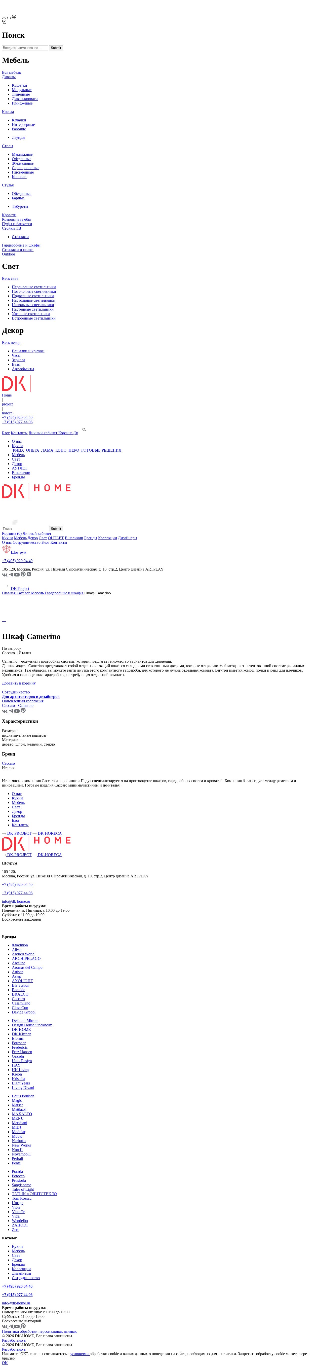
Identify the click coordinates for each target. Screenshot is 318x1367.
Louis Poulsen (23, 1096)
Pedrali (17, 1158)
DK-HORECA (49, 833)
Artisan (17, 972)
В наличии (21, 472)
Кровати (9, 215)
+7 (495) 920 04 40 (17, 417)
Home (7, 395)
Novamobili (21, 1154)
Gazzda (18, 1056)
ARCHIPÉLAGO (26, 958)
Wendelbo (20, 1221)
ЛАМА (47, 450)
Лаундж (18, 137)
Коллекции (107, 538)
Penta (16, 1163)
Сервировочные (25, 168)
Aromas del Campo (27, 967)
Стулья (8, 185)
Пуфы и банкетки (17, 224)
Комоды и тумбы (16, 219)
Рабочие (19, 129)
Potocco (18, 1176)
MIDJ (16, 1127)
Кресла (8, 111)
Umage (17, 1203)
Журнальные (23, 163)
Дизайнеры (127, 538)
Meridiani (19, 1123)
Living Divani (23, 1087)
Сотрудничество (26, 542)
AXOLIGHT (22, 981)
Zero (15, 1229)
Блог (6, 433)
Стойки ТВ (11, 228)
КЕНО (61, 450)
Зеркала (18, 360)
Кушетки (19, 85)
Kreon (17, 1074)
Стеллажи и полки (18, 250)
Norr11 (17, 1150)
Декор (17, 464)
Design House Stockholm (32, 1025)
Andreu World (23, 954)
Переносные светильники (34, 287)
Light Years (21, 1083)
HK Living (20, 1070)
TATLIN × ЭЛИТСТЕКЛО (34, 1194)
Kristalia (18, 1079)
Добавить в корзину (19, 683)
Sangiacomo (21, 1185)
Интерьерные (23, 124)
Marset (17, 1105)
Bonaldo (18, 990)
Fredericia (20, 1047)
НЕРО (74, 450)
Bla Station (20, 985)
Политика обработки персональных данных (39, 1331)
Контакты (19, 433)
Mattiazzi (19, 1109)
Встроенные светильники (34, 318)
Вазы (16, 364)
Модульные (22, 90)
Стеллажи (20, 237)
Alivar (17, 949)
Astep (16, 976)
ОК (5, 1363)
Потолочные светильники (34, 291)
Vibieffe (18, 1212)
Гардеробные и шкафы (21, 245)
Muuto (17, 1136)
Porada (17, 1171)
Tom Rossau (22, 1198)
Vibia (16, 1207)
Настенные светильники (33, 309)
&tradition (20, 945)
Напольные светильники (33, 305)
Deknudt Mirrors (25, 1020)
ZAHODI (20, 1225)
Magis (17, 1100)
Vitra (16, 1216)
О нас (17, 441)
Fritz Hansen (22, 1052)
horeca (7, 413)
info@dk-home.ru (16, 901)
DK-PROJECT (19, 833)
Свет (16, 459)
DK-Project (19, 588)
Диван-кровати (25, 99)
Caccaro (8, 763)
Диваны (9, 77)
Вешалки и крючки (28, 351)
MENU (18, 1118)
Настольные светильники (33, 300)
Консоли (19, 177)
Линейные (21, 94)
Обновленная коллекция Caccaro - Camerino (22, 703)
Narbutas (19, 1141)
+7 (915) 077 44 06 (17, 422)
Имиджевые (22, 103)
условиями (80, 1354)
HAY (16, 1065)
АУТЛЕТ (19, 468)
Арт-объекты (23, 369)
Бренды (18, 477)
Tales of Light (23, 1189)
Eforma (18, 1038)
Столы (7, 146)
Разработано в (14, 1340)
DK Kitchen (21, 1034)
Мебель (18, 455)
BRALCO (20, 994)
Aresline (18, 963)
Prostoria (19, 1180)
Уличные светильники (31, 314)
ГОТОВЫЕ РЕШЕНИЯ (100, 450)
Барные (18, 198)
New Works (21, 1145)
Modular (18, 1132)
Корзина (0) (68, 433)
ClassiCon (20, 1008)
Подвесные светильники (33, 296)
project (7, 404)
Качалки (19, 120)
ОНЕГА (32, 450)
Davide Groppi (24, 1012)
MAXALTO (22, 1114)
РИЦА (18, 450)
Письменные (23, 172)
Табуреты (20, 206)
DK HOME (21, 1029)
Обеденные (21, 159)
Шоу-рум (18, 552)
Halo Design (22, 1061)
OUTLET (56, 538)
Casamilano (21, 1003)
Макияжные (22, 154)
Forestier (19, 1043)
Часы (16, 355)
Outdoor (8, 254)
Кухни (17, 446)
